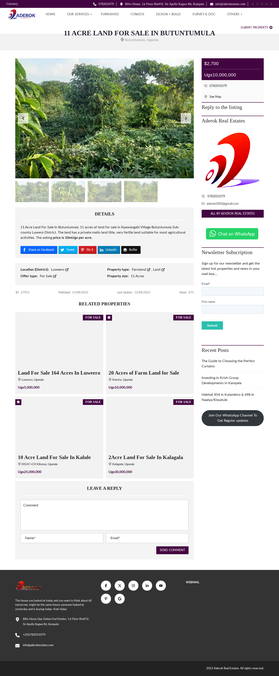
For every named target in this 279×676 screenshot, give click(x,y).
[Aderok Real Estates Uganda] (21, 14)
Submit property (255, 27)
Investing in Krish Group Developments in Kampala (222, 380)
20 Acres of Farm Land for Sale (144, 373)
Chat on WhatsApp (236, 233)
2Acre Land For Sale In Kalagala (146, 457)
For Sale (46, 276)
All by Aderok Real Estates (233, 213)
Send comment (172, 550)
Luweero (58, 269)
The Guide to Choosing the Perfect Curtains (228, 363)
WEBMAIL (192, 582)
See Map (215, 96)
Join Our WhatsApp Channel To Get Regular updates (232, 418)
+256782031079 (34, 634)
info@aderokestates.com (229, 4)
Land (157, 269)
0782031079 (106, 4)
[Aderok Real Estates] (233, 160)
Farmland (139, 269)
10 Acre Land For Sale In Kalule (54, 457)
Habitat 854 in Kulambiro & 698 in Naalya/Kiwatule (228, 397)
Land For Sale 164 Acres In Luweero (59, 373)
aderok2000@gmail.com (223, 203)
